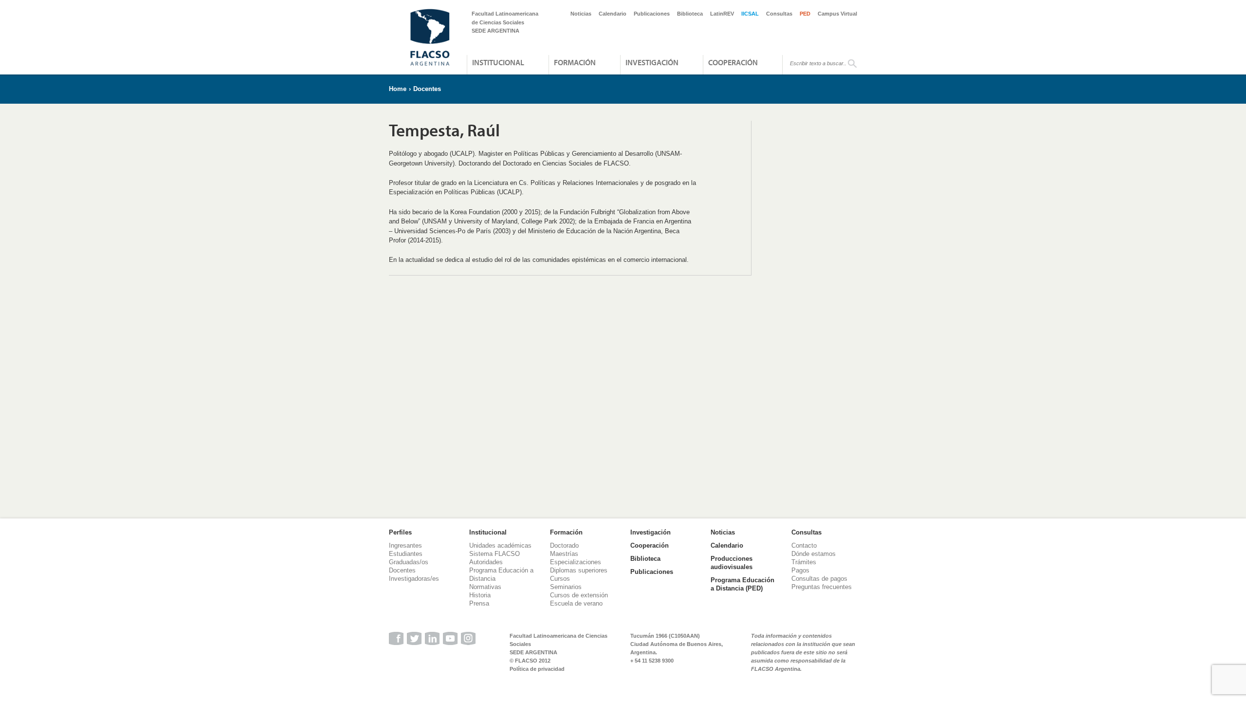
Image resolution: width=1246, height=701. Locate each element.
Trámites (803, 562)
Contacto (804, 545)
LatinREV (722, 14)
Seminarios (566, 586)
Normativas (485, 586)
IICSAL (750, 14)
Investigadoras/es (414, 578)
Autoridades (486, 562)
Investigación (651, 62)
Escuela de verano (576, 603)
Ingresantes (405, 545)
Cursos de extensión (579, 595)
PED (805, 14)
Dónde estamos (813, 553)
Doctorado (564, 545)
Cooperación (733, 62)
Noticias (580, 14)
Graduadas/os (408, 562)
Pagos (800, 570)
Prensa (479, 603)
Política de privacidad (537, 669)
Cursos (560, 578)
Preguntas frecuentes (821, 586)
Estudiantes (405, 553)
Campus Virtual (837, 14)
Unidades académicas (500, 545)
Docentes (427, 88)
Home (397, 88)
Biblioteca (690, 14)
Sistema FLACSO (494, 553)
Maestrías (564, 553)
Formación (575, 62)
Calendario (612, 14)
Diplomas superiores (578, 570)
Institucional (498, 62)
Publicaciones (652, 14)
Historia (480, 595)
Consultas (779, 14)
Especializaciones (575, 562)
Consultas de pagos (819, 578)
